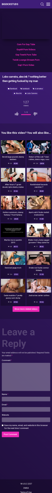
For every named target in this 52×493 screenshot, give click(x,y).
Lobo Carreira (32, 93)
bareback (26, 89)
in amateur (38, 89)
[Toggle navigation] (48, 4)
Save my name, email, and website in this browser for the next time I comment (26, 426)
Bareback (13, 89)
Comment (7, 360)
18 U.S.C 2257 (26, 484)
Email (5, 404)
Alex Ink (18, 93)
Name (5, 394)
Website (5, 415)
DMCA (26, 488)
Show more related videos (26, 309)
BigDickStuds (10, 4)
